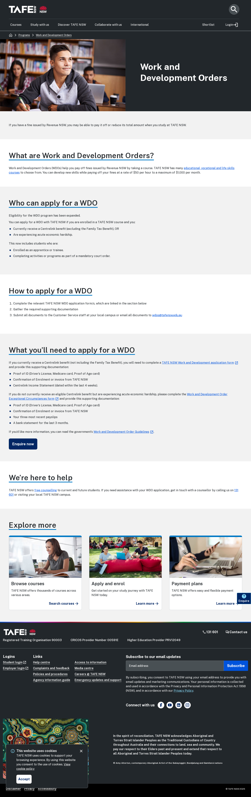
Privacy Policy (183, 690)
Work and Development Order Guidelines (121, 432)
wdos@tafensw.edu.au (167, 315)
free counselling (45, 490)
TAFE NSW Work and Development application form (198, 362)
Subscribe (236, 666)
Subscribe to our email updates (153, 657)
